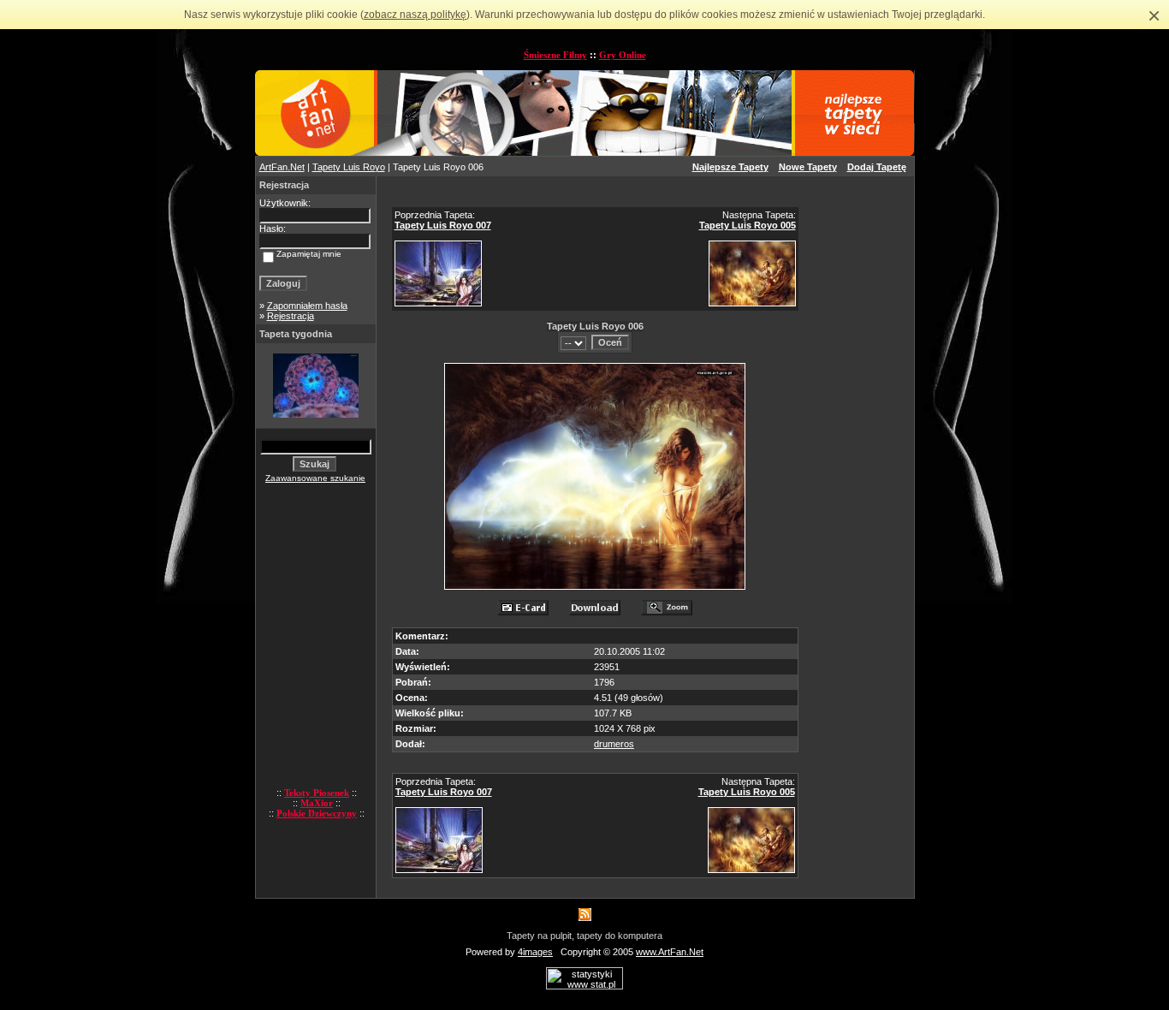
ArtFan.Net (282, 167)
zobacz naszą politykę (415, 15)
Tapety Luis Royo (348, 167)
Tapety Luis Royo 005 (747, 225)
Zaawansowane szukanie (315, 478)
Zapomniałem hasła (307, 305)
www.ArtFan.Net (669, 952)
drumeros (614, 744)
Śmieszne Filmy (555, 55)
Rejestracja (290, 316)
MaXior (316, 803)
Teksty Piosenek (316, 792)
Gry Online (622, 55)
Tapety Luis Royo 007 (443, 225)
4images (535, 952)
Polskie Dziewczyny (316, 813)
